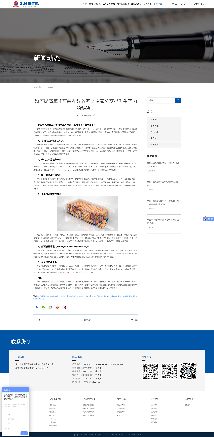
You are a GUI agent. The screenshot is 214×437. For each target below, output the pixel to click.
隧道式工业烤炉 (88, 408)
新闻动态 (51, 87)
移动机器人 (136, 4)
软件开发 (148, 4)
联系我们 (154, 422)
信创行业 (52, 405)
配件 (118, 415)
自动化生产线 (109, 4)
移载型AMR (121, 412)
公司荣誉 (154, 144)
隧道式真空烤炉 (88, 405)
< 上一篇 (36, 320)
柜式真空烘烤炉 (88, 412)
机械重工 (52, 412)
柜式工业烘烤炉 (88, 415)
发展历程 (154, 419)
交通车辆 (52, 422)
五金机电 (52, 419)
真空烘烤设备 (123, 4)
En (165, 4)
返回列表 (87, 320)
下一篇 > (134, 320)
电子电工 (52, 415)
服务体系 (154, 126)
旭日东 (187, 405)
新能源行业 (53, 426)
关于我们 (158, 4)
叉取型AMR (121, 408)
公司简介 (154, 119)
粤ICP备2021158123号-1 (120, 435)
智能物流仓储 (95, 4)
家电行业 (52, 408)
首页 (85, 4)
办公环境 (154, 132)
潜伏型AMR (121, 405)
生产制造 (154, 138)
